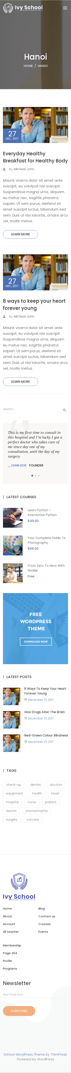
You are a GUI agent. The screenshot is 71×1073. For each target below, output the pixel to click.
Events (43, 932)
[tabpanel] (35, 449)
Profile (7, 961)
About (7, 916)
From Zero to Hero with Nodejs (46, 568)
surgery (12, 819)
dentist (35, 784)
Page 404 (10, 953)
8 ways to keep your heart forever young (45, 691)
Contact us (46, 916)
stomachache (37, 811)
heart (55, 793)
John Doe (18, 465)
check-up (13, 784)
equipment (14, 793)
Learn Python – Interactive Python (42, 512)
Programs (10, 968)
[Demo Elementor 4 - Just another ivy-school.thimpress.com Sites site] (22, 8)
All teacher (11, 932)
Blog (41, 908)
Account (9, 924)
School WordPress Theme (24, 1054)
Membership (12, 945)
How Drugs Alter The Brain (44, 712)
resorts (11, 811)
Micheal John (24, 169)
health (37, 793)
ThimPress (59, 1054)
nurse (32, 802)
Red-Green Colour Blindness (46, 735)
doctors (56, 784)
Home (28, 66)
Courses (44, 924)
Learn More (20, 234)
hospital (12, 802)
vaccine (33, 819)
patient (50, 802)
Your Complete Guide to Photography (46, 540)
